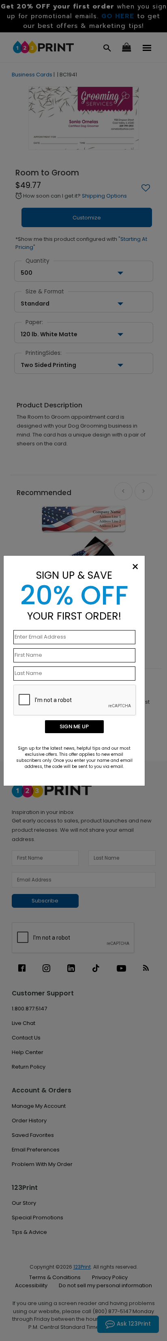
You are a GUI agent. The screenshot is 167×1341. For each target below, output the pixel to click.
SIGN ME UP (74, 726)
